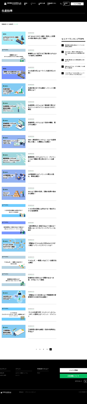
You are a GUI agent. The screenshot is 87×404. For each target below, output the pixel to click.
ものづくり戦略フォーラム (22, 373)
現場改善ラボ (5, 24)
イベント (18, 369)
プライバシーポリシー (30, 392)
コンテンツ (3, 369)
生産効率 (11, 24)
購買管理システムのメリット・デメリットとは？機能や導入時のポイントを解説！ (42, 159)
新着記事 (2, 373)
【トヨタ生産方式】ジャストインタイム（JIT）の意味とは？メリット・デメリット (42, 314)
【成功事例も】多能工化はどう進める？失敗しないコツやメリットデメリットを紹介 (42, 228)
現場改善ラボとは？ (51, 4)
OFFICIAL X (78, 381)
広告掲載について (73, 376)
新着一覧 (26, 4)
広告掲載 (65, 4)
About (38, 372)
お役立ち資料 (42, 4)
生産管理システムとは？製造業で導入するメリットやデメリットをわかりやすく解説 (42, 107)
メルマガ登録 (77, 4)
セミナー (18, 375)
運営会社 (21, 392)
